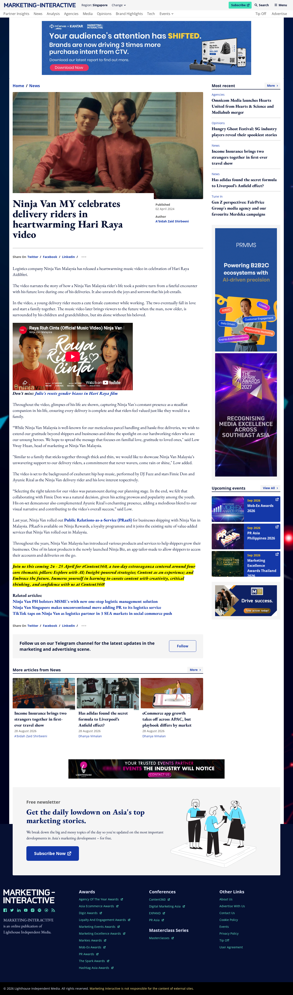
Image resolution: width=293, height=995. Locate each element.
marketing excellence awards (100, 933)
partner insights (16, 13)
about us (226, 899)
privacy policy (229, 933)
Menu (283, 5)
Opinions (218, 123)
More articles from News (105, 669)
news (38, 13)
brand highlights (129, 13)
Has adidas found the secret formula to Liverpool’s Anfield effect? (244, 182)
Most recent (243, 85)
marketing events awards (97, 927)
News (34, 85)
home (18, 85)
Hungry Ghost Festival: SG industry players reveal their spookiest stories (244, 131)
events (165, 13)
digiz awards (90, 913)
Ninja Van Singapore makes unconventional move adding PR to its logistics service (87, 607)
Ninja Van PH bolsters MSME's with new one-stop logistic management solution (86, 601)
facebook (50, 257)
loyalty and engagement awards (103, 920)
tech (151, 13)
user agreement (231, 947)
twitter (32, 257)
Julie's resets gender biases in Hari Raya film (76, 393)
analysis (53, 13)
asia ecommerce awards (97, 906)
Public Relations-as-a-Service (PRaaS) (98, 520)
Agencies (218, 94)
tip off (260, 13)
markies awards (92, 940)
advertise (279, 13)
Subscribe (241, 6)
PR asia (156, 920)
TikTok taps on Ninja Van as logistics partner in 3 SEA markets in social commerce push (93, 613)
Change (117, 5)
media (88, 13)
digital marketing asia (165, 906)
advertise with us (232, 906)
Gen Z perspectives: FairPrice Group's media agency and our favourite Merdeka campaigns (239, 208)
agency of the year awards (99, 899)
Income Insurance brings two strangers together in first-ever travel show (239, 157)
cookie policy (228, 920)
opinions (104, 13)
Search (264, 5)
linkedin (68, 257)
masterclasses (161, 938)
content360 (159, 899)
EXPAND (157, 913)
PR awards (88, 954)
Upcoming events (243, 488)
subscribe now (56, 855)
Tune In (217, 196)
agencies (71, 13)
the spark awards (94, 961)
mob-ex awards (92, 947)
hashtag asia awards (94, 968)
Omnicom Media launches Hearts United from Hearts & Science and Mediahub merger (243, 106)
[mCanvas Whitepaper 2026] (146, 48)
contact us (227, 913)
